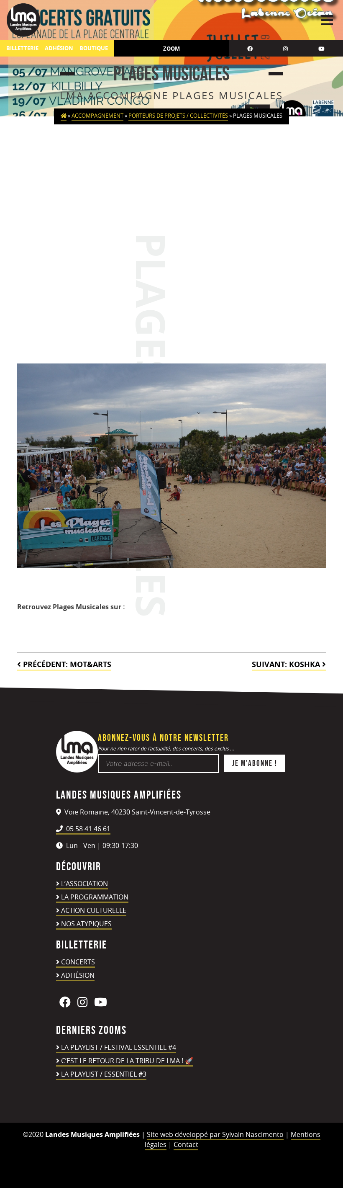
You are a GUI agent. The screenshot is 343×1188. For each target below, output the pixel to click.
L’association (84, 883)
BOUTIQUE (93, 48)
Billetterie (22, 48)
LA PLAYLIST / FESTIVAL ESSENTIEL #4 (118, 1047)
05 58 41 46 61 (87, 828)
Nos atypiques (86, 923)
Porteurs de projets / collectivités (178, 115)
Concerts (78, 961)
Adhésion (78, 975)
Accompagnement (97, 115)
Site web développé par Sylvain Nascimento (215, 1134)
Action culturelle (93, 910)
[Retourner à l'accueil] (77, 770)
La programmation (94, 897)
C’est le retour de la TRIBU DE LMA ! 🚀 (127, 1060)
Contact (186, 1144)
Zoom (171, 48)
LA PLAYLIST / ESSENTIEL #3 (103, 1074)
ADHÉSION (59, 48)
